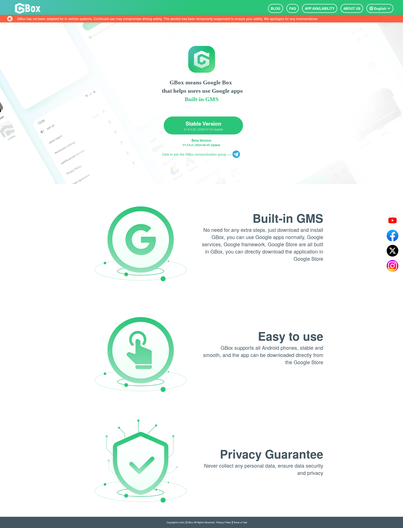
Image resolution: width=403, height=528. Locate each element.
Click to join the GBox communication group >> (196, 154)
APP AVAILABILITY (319, 8)
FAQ (292, 8)
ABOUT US (351, 8)
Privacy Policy (223, 522)
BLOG (275, 8)
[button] (379, 8)
